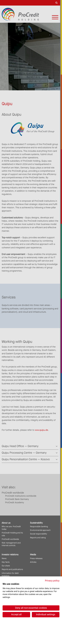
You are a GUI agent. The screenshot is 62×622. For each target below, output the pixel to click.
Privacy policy (52, 580)
